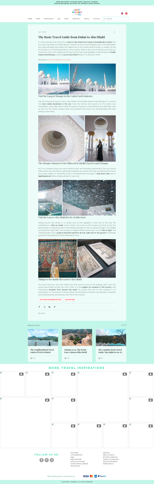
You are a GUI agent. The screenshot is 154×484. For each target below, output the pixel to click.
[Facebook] (41, 460)
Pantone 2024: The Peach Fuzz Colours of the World (75, 351)
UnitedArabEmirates (51, 300)
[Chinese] (126, 13)
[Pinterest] (47, 460)
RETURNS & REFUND (110, 457)
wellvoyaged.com (69, 476)
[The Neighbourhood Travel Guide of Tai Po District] (43, 337)
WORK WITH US (108, 464)
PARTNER (106, 453)
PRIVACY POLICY (108, 455)
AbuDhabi (70, 300)
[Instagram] (52, 460)
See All (123, 325)
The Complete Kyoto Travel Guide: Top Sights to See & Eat (110, 351)
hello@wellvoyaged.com (55, 476)
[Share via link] (55, 307)
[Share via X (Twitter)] (44, 307)
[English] (122, 13)
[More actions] (114, 32)
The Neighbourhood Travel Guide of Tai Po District (42, 351)
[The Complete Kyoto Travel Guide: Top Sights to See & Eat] (111, 337)
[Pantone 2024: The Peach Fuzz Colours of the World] (77, 337)
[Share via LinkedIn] (49, 307)
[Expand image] (53, 79)
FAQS (72, 457)
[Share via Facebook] (39, 307)
